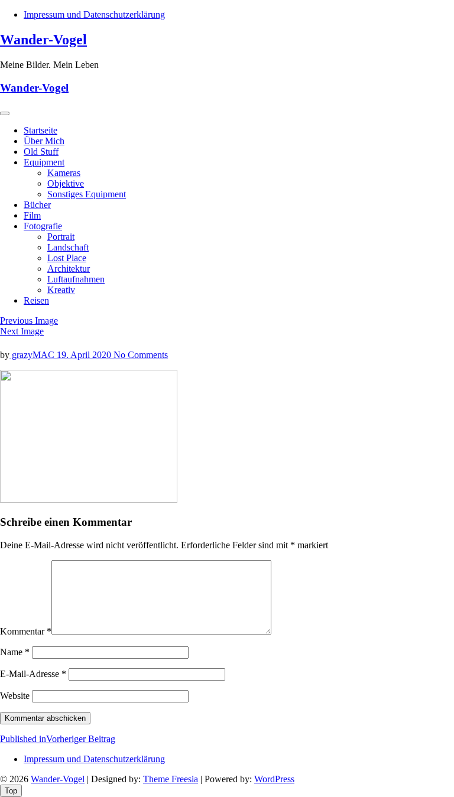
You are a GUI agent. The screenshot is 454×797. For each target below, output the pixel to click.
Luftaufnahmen (76, 279)
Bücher (37, 205)
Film (32, 215)
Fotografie (43, 226)
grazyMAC (33, 355)
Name (15, 652)
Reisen (36, 300)
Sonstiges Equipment (86, 194)
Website (15, 696)
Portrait (60, 237)
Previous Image (29, 320)
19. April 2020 (85, 355)
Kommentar (25, 631)
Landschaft (68, 247)
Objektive (65, 183)
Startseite (40, 130)
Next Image (22, 331)
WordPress (274, 779)
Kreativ (61, 290)
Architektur (68, 269)
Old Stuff (41, 152)
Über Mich (44, 141)
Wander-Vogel (43, 39)
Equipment (44, 162)
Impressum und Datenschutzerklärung (94, 14)
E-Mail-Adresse (33, 674)
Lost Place (66, 258)
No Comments (141, 355)
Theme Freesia (170, 779)
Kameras (63, 173)
